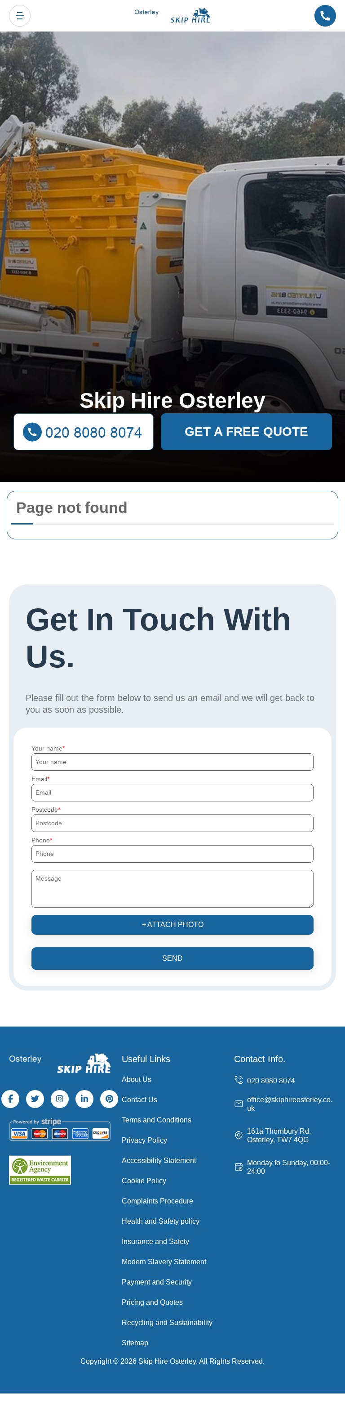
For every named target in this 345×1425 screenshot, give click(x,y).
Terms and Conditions (156, 1120)
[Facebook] (10, 1099)
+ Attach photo (172, 924)
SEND (172, 958)
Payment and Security (157, 1282)
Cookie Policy (144, 1181)
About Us (136, 1079)
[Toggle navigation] (20, 16)
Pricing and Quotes (152, 1302)
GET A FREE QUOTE (246, 432)
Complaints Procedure (157, 1201)
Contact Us (139, 1100)
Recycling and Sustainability (167, 1322)
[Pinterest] (109, 1099)
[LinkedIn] (84, 1099)
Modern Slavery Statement (164, 1262)
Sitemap (135, 1343)
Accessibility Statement (159, 1160)
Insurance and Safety (155, 1241)
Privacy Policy (144, 1140)
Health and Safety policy (160, 1221)
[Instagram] (60, 1099)
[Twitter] (35, 1099)
